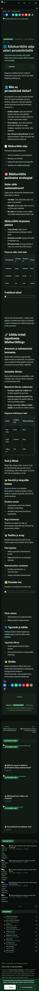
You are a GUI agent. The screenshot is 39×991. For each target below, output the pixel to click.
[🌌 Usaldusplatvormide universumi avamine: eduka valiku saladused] (5, 887)
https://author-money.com (16, 970)
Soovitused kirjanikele (11, 928)
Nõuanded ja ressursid (11, 935)
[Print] (32, 14)
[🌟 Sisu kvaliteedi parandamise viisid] (19, 815)
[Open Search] (19, 3)
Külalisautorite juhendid (12, 916)
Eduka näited (9, 939)
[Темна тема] (29, 3)
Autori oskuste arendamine (12, 920)
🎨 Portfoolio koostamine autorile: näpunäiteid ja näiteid (23, 870)
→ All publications (29, 705)
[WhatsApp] (16, 14)
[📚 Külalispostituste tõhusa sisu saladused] (19, 784)
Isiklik (7, 439)
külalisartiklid (16, 151)
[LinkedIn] (19, 14)
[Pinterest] (22, 14)
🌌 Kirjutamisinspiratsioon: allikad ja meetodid (22, 861)
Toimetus (9, 705)
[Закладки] (24, 3)
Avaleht (4, 11)
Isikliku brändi (9, 192)
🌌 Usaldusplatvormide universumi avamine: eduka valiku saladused (23, 883)
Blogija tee (8, 924)
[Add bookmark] (8, 42)
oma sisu (19, 468)
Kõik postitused (10, 950)
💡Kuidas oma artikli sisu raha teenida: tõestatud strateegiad (22, 846)
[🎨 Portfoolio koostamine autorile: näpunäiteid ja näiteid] (5, 874)
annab (22, 357)
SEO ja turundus (10, 946)
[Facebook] (6, 14)
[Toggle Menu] (35, 3)
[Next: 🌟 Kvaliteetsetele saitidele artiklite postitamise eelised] (37, 8)
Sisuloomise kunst (16, 11)
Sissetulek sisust (10, 943)
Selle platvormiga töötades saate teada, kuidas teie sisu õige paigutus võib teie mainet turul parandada (19, 57)
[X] (10, 14)
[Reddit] (26, 14)
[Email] (29, 14)
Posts (9, 11)
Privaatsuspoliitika (27, 987)
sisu (17, 240)
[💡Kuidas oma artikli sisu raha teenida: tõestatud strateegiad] (5, 852)
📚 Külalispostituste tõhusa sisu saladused (16, 797)
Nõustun (11, 987)
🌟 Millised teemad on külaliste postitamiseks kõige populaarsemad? (18, 766)
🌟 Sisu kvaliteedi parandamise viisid (18, 826)
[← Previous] (3, 906)
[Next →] (35, 906)
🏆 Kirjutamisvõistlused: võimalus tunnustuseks (22, 895)
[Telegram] (13, 14)
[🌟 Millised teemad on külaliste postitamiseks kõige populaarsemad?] (19, 754)
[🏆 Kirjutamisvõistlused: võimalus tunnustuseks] (5, 898)
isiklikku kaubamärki (23, 165)
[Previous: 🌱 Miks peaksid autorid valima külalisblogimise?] (2, 8)
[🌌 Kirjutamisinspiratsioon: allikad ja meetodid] (5, 864)
